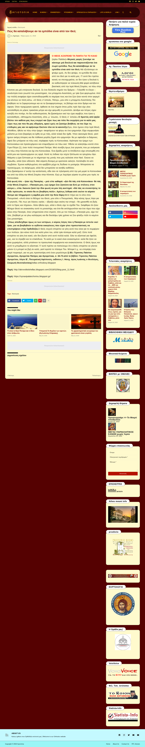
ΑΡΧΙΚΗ (7, 1)
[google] (115, 220)
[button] (123, 12)
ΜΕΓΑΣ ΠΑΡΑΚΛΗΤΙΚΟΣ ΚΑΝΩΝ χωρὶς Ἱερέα (128, 173)
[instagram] (133, 1)
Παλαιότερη (96, 375)
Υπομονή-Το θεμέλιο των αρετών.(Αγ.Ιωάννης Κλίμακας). (53, 332)
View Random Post (123, 30)
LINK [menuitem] (117, 12)
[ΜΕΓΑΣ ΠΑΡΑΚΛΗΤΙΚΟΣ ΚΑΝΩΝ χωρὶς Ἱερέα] (113, 173)
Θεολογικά (21, 27)
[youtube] (139, 1)
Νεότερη (11, 375)
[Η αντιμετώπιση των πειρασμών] (113, 193)
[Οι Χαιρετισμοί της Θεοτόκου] (113, 184)
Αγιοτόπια (20, 744)
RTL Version (136, 744)
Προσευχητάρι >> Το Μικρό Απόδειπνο (120, 161)
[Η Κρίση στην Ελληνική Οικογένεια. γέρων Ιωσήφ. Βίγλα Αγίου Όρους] (131, 303)
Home (108, 744)
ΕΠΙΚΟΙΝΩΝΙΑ (23, 1)
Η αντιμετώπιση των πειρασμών (128, 192)
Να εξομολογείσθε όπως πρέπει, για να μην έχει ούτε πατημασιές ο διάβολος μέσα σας (115, 315)
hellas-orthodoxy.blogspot (44, 263)
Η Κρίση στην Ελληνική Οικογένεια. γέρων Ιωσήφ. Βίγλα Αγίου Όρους (131, 314)
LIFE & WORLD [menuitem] (105, 12)
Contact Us (125, 744)
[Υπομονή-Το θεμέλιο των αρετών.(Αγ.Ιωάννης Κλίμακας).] (54, 321)
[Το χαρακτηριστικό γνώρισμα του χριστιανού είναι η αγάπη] (86, 321)
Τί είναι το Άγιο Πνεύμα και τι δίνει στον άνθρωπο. (20, 332)
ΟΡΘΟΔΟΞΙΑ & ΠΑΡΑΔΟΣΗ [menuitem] (86, 12)
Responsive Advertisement (54, 48)
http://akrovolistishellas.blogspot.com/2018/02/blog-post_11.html (44, 269)
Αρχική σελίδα (12, 27)
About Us (116, 744)
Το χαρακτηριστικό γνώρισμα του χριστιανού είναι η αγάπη (84, 332)
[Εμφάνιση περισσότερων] (48, 300)
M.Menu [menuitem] (43, 12)
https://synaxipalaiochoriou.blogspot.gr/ (32, 276)
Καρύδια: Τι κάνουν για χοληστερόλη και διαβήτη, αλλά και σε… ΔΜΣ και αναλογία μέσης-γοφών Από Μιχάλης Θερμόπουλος (114, 285)
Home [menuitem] (35, 12)
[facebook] (130, 1)
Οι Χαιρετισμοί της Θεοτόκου (127, 183)
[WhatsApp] (36, 300)
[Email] (44, 300)
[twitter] (136, 1)
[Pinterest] (40, 300)
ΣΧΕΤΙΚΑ (14, 1)
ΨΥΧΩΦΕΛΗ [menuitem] (68, 12)
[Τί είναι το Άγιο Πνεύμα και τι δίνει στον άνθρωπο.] (22, 321)
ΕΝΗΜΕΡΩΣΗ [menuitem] (55, 12)
